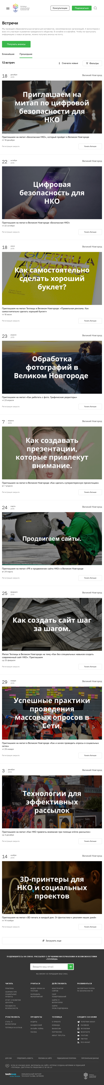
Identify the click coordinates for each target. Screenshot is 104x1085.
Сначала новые (70, 63)
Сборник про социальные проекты (11, 994)
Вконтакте (85, 1032)
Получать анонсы (16, 44)
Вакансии (56, 1029)
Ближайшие (8, 54)
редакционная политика (66, 1058)
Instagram (85, 1029)
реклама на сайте (45, 1058)
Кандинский (36, 1025)
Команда (56, 1025)
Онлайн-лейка (37, 1029)
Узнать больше (90, 146)
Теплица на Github (13, 1028)
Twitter (84, 1039)
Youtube (84, 1035)
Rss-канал (85, 1042)
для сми (8, 1058)
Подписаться (82, 8)
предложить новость (25, 1058)
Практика (9, 988)
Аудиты (34, 1022)
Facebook (85, 1025)
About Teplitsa (58, 1035)
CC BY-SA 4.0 (47, 1067)
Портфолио (57, 1032)
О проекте (56, 1022)
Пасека (34, 1032)
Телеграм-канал (88, 1022)
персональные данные (90, 1058)
